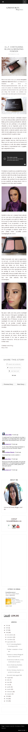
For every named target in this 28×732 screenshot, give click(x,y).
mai (8, 684)
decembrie (10, 635)
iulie (8, 680)
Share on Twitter (15, 367)
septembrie (10, 642)
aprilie (9, 687)
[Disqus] (14, 410)
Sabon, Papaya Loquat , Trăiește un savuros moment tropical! (17, 601)
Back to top (21, 730)
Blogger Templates (5, 726)
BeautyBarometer (11, 592)
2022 (7, 625)
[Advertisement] (14, 28)
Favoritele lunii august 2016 (14, 675)
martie (9, 689)
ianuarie (9, 694)
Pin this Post (15, 371)
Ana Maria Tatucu (10, 598)
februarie (9, 691)
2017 (7, 630)
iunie (8, 682)
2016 (7, 632)
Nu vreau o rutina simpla (12, 593)
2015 (7, 696)
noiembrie (10, 637)
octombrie (10, 639)
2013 (7, 701)
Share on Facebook (14, 364)
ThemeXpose (17, 726)
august (9, 677)
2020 (7, 628)
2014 (7, 698)
